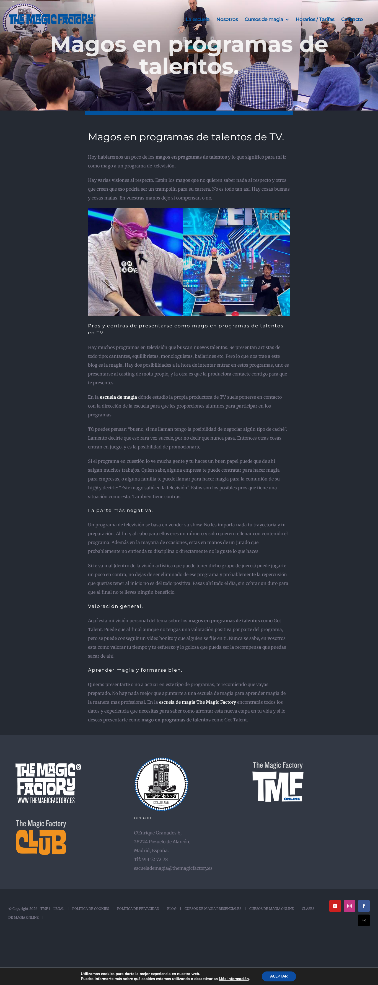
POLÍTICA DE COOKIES (91, 909)
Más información (234, 978)
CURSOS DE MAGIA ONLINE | (273, 909)
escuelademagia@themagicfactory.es (173, 868)
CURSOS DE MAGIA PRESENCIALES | (214, 909)
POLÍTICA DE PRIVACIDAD (138, 909)
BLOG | (173, 909)
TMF (44, 909)
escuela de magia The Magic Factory (197, 702)
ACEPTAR (279, 976)
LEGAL (59, 909)
